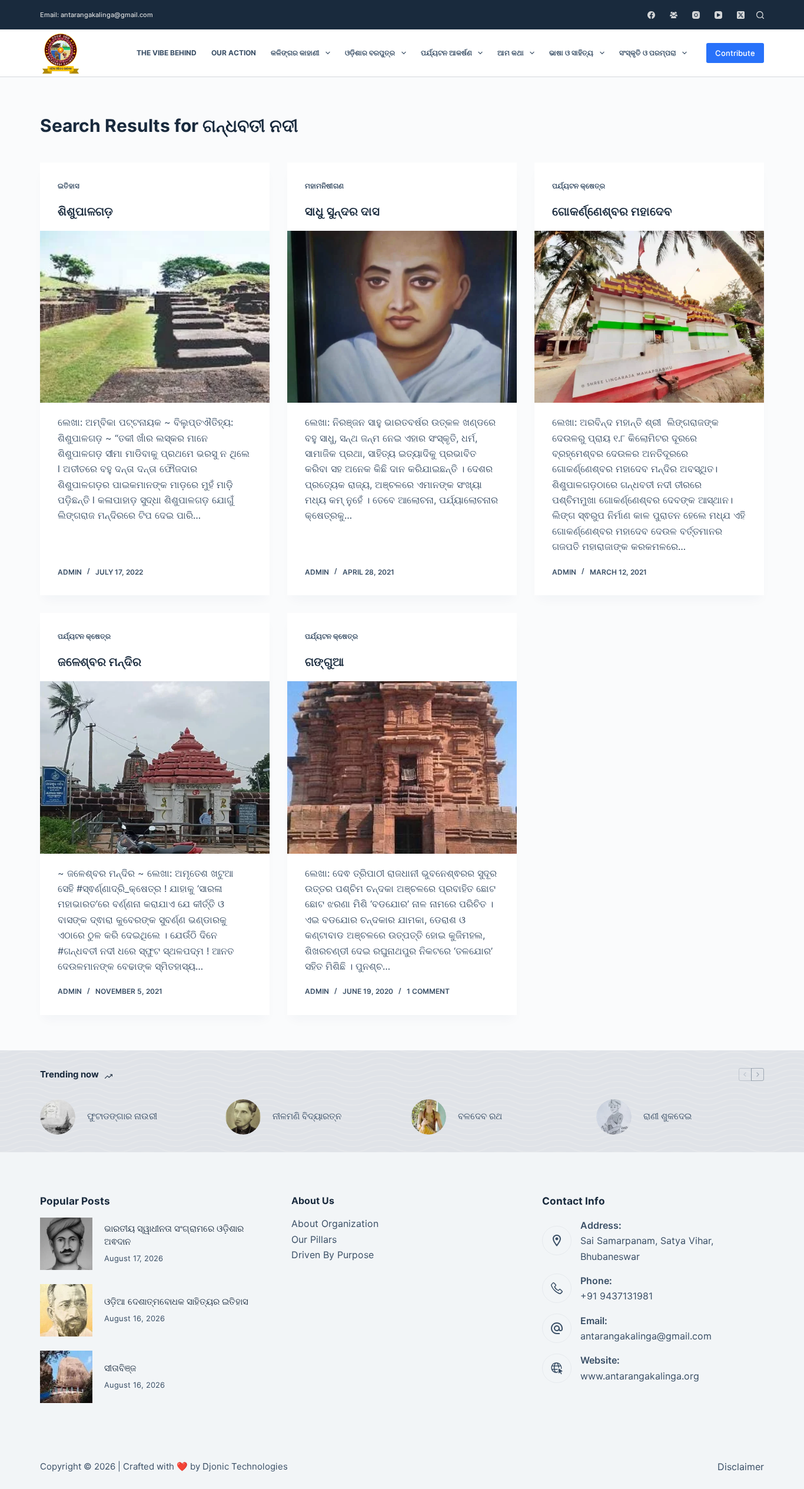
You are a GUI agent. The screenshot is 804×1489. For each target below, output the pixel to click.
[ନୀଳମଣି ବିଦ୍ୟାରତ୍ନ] (243, 1117)
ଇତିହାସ (68, 185)
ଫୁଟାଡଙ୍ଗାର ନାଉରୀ (122, 1116)
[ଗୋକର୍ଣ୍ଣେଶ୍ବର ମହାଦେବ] (649, 317)
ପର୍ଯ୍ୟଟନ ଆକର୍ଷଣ (446, 52)
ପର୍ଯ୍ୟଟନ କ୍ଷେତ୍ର (578, 185)
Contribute (735, 53)
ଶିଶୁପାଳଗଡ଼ (85, 211)
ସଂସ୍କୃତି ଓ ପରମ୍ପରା (647, 52)
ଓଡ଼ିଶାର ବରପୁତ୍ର (370, 52)
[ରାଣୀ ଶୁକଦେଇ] (614, 1117)
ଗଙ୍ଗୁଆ (326, 662)
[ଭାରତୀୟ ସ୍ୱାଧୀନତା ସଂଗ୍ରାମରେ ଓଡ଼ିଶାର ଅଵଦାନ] (66, 1244)
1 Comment (428, 991)
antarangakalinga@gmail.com (646, 1336)
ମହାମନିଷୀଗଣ (324, 185)
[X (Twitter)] (741, 15)
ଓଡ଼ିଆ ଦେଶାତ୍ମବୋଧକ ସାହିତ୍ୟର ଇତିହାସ (176, 1301)
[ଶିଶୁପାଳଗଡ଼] (155, 317)
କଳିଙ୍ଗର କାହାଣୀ (295, 52)
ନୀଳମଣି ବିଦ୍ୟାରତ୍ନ (307, 1116)
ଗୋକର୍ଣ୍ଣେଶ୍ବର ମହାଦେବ (612, 211)
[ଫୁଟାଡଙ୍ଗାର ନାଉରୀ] (57, 1117)
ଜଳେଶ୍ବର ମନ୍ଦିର (99, 662)
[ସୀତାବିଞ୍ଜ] (66, 1377)
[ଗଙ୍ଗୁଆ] (402, 767)
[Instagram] (696, 15)
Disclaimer (740, 1467)
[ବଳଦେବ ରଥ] (428, 1117)
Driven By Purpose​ (332, 1255)
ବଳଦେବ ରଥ (480, 1116)
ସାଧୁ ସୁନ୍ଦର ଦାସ (342, 211)
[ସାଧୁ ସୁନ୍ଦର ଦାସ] (402, 317)
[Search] (760, 15)
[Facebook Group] (673, 15)
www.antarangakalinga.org (639, 1376)
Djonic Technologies (245, 1466)
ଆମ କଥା (510, 52)
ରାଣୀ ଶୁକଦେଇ (668, 1116)
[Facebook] (651, 15)
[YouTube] (718, 15)
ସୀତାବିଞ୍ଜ (120, 1368)
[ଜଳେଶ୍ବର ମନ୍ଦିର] (155, 767)
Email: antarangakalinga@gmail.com (96, 15)
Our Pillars (314, 1239)
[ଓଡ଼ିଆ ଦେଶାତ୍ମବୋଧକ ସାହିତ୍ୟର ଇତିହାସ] (66, 1310)
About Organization (334, 1223)
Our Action (233, 52)
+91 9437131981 (616, 1296)
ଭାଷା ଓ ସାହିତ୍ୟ (571, 52)
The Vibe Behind (167, 52)
